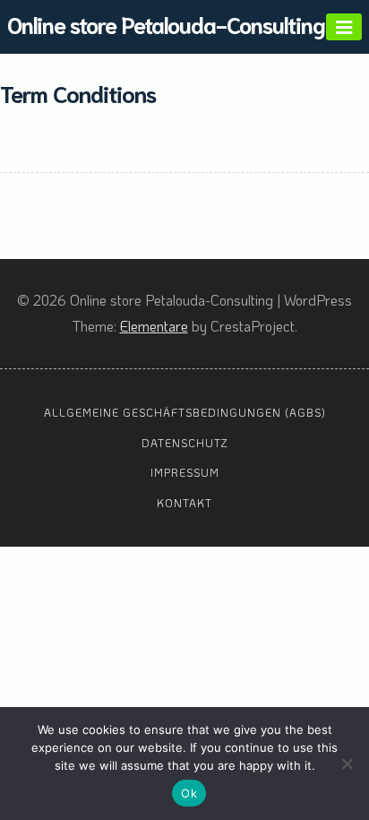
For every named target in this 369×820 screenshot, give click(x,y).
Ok (189, 793)
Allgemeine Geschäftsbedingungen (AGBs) (185, 412)
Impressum (184, 472)
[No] (347, 764)
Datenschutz (185, 443)
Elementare (154, 325)
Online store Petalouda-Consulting (166, 24)
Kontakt (184, 503)
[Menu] (344, 26)
